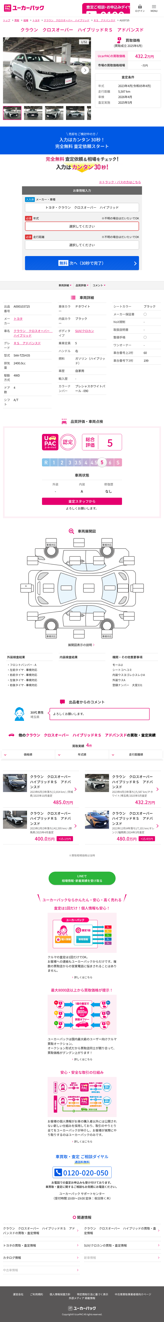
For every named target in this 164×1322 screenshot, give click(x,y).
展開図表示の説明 (80, 645)
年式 (36, 218)
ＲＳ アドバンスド (27, 343)
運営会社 (18, 1294)
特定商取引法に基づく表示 (92, 1294)
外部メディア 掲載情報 (82, 1298)
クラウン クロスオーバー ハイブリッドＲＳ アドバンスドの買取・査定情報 (39, 1230)
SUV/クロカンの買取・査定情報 (105, 1245)
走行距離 (38, 237)
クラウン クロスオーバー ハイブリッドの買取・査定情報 (120, 1230)
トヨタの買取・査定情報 (19, 1245)
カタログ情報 (12, 1257)
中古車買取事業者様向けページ (133, 1294)
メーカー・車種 (45, 199)
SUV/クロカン (84, 331)
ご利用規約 (36, 1294)
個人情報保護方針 (60, 1294)
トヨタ (18, 318)
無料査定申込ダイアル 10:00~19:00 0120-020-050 (106, 8)
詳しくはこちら (83, 977)
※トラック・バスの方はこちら (120, 182)
